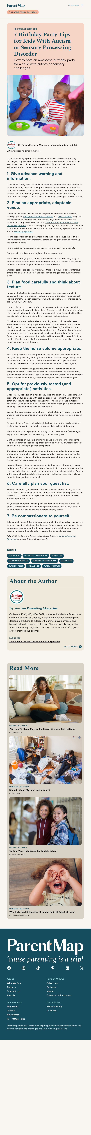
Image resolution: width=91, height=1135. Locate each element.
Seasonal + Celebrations (35, 556)
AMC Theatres (65, 216)
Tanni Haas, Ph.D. (18, 854)
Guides (11, 1010)
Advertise (52, 983)
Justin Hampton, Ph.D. (20, 915)
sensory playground (23, 231)
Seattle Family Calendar (24, 12)
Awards (11, 995)
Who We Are (14, 983)
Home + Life (57, 556)
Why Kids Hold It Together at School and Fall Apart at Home (42, 912)
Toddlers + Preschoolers (44, 561)
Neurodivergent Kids (25, 29)
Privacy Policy (55, 1006)
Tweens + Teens (16, 566)
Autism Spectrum (52, 566)
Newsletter (13, 1014)
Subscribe (75, 5)
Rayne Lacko (17, 732)
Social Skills (33, 566)
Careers (11, 987)
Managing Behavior (19, 787)
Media (50, 991)
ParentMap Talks (16, 1019)
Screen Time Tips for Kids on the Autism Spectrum (34, 641)
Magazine (12, 1006)
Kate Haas (16, 793)
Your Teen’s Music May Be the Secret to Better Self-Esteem (42, 729)
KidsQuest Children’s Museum (38, 216)
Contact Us (13, 991)
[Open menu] (82, 5)
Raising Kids (14, 556)
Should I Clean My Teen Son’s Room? (29, 790)
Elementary (66, 561)
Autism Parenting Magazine (35, 145)
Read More (71, 646)
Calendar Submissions (59, 995)
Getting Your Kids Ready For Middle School (33, 851)
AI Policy (52, 1010)
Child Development (18, 726)
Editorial (51, 987)
